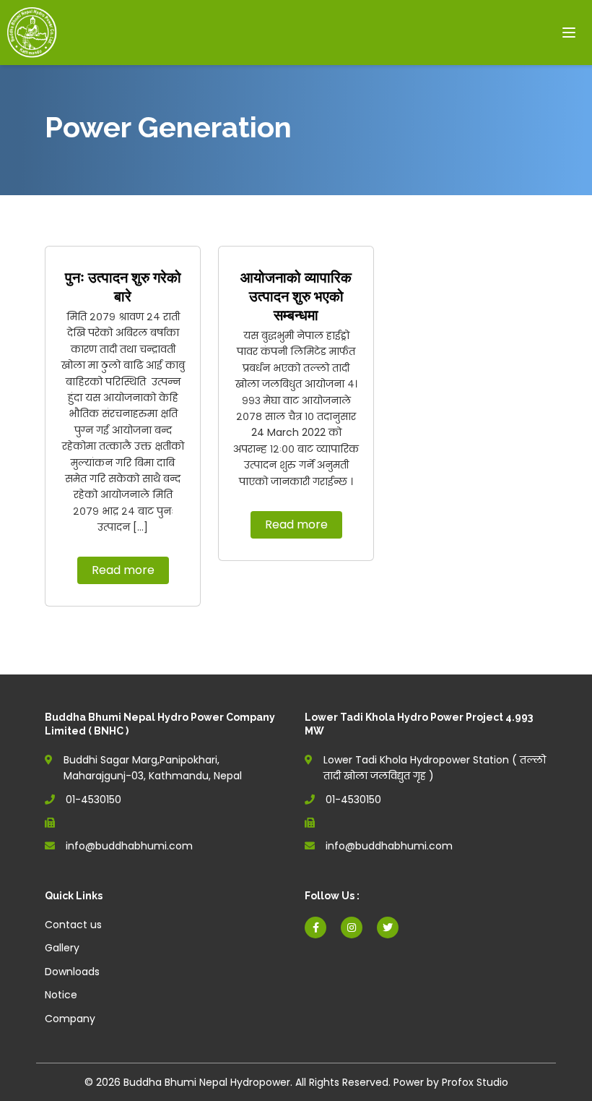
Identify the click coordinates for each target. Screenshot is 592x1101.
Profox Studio (475, 1082)
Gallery (62, 948)
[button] (570, 35)
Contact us (73, 924)
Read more (123, 570)
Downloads (72, 971)
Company (70, 1018)
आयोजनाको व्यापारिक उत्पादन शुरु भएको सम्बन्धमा (296, 296)
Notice (61, 995)
